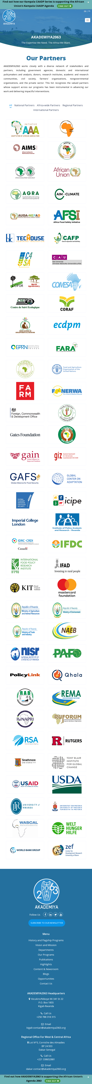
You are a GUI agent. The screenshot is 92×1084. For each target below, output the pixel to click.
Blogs (46, 974)
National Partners (24, 105)
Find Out (63, 6)
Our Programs (46, 954)
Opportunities (46, 978)
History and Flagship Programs (46, 940)
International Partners (46, 110)
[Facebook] (45, 914)
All (10, 105)
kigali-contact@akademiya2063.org (46, 1027)
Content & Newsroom (46, 969)
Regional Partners (73, 105)
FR (89, 11)
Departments (46, 950)
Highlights (46, 964)
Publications (46, 959)
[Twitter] (55, 914)
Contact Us (46, 983)
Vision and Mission (46, 945)
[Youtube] (61, 914)
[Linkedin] (50, 914)
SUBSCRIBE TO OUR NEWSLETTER (47, 922)
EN (85, 11)
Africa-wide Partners (48, 105)
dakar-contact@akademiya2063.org (46, 1069)
